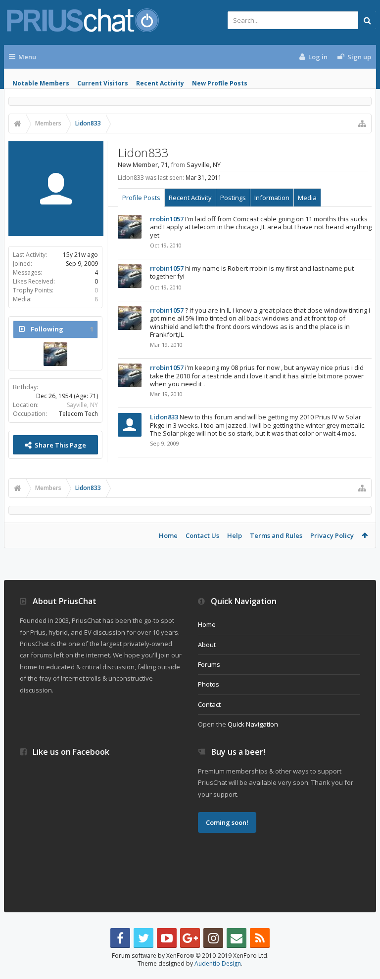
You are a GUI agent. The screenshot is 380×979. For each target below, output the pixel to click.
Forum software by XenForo (190, 955)
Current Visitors (102, 83)
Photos (208, 684)
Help (234, 535)
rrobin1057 (167, 218)
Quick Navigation (253, 724)
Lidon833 (164, 416)
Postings (233, 197)
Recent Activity (160, 83)
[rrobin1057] (55, 354)
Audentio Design (217, 963)
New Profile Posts (219, 83)
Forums (209, 664)
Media (307, 197)
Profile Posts (141, 197)
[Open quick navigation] (362, 123)
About (207, 644)
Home (168, 535)
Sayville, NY (82, 405)
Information (271, 197)
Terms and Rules (276, 535)
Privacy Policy (332, 535)
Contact (209, 704)
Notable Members (40, 83)
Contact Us (202, 535)
